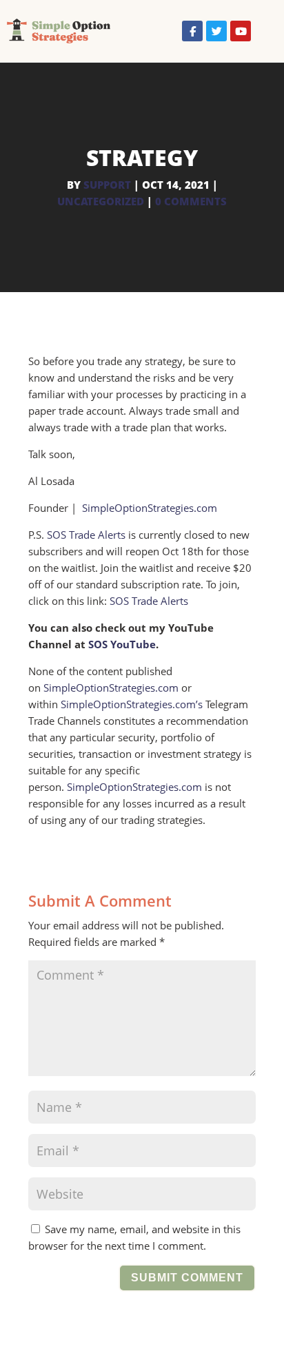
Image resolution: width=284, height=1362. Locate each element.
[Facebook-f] (192, 31)
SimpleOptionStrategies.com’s (132, 704)
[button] (264, 31)
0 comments (191, 201)
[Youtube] (240, 31)
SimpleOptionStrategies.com (149, 508)
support (107, 185)
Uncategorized (100, 201)
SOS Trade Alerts (86, 534)
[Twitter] (216, 31)
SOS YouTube (122, 644)
